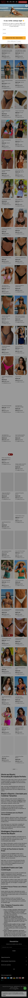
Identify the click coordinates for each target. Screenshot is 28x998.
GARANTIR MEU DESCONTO (14, 38)
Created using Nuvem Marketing (14, 42)
